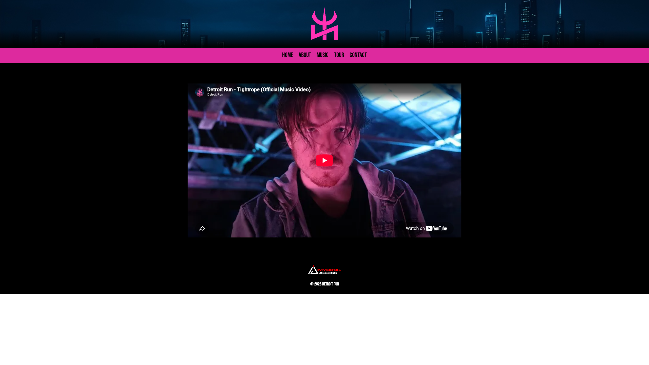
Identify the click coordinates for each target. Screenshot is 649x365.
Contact (358, 56)
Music (323, 56)
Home (287, 56)
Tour (339, 56)
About (305, 56)
